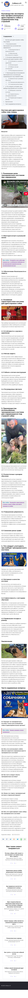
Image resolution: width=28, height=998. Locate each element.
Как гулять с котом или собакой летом (14, 953)
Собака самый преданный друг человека (14, 968)
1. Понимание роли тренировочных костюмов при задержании (12, 45)
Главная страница (5, 10)
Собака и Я (16, 3)
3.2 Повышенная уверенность (16, 82)
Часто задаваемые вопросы (13, 104)
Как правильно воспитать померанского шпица (14, 887)
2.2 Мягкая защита (13, 65)
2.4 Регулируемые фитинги (15, 70)
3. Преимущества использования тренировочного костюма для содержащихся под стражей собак (13, 74)
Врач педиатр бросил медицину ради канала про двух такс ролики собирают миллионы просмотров (14, 904)
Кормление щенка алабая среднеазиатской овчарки (14, 871)
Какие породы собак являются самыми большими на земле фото (14, 922)
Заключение (9, 101)
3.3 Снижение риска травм (15, 84)
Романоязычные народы (14, 938)
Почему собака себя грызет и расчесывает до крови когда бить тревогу (14, 855)
